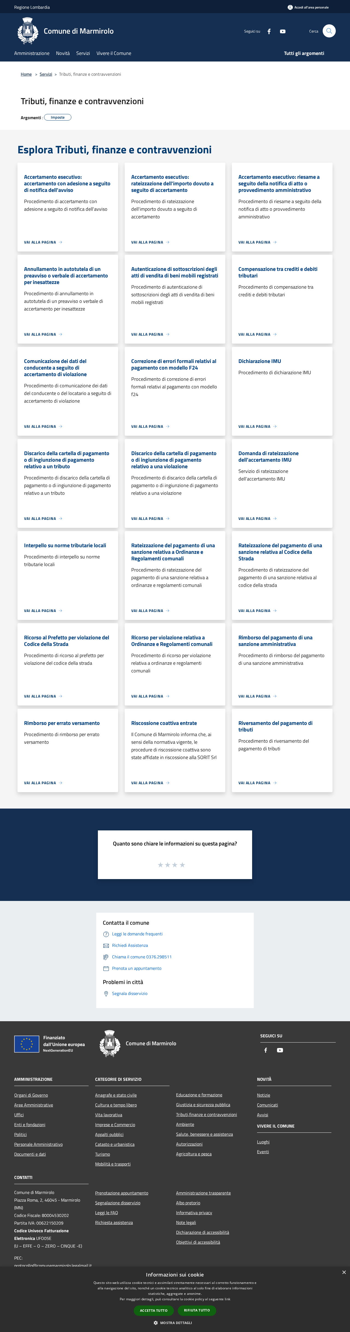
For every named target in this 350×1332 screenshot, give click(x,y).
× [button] (344, 1272)
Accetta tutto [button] (154, 1310)
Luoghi (263, 1141)
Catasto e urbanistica (115, 1144)
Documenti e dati (30, 1154)
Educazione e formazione (199, 1094)
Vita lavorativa (108, 1114)
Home (26, 74)
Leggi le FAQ (106, 1212)
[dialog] (175, 1299)
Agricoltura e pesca (194, 1154)
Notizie (263, 1095)
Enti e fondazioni (29, 1124)
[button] (175, 1322)
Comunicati (267, 1105)
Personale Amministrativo (38, 1144)
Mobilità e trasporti (113, 1164)
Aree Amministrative (33, 1105)
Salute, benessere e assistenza (204, 1134)
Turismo (102, 1154)
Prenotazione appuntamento (121, 1193)
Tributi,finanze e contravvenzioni (206, 1114)
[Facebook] (266, 30)
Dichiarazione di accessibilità (202, 1232)
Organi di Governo (31, 1095)
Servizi (46, 74)
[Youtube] (280, 30)
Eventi (263, 1151)
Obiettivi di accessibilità (198, 1242)
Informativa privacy (194, 1212)
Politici (20, 1134)
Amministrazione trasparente (203, 1193)
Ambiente (185, 1124)
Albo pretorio (188, 1202)
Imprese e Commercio (115, 1124)
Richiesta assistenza (114, 1222)
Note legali (186, 1222)
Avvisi (262, 1114)
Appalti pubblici (109, 1134)
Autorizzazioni (189, 1144)
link (227, 1299)
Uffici (19, 1114)
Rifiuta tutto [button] (197, 1310)
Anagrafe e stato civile (116, 1095)
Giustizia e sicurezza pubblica (203, 1104)
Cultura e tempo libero (116, 1105)
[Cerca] (329, 30)
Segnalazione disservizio (117, 1202)
